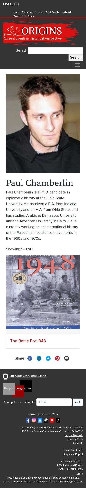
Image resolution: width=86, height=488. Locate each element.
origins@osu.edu (74, 435)
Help (16, 12)
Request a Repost (73, 454)
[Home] (41, 32)
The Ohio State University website (11, 4)
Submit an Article (73, 450)
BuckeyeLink (28, 12)
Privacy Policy (75, 439)
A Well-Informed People (70, 465)
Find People (52, 12)
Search (21, 50)
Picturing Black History (70, 469)
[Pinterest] (57, 358)
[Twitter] (48, 358)
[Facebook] (29, 358)
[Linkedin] (39, 358)
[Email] (66, 358)
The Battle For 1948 (28, 341)
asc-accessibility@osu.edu (67, 481)
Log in (79, 473)
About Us (78, 443)
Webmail (66, 12)
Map (40, 12)
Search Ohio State (24, 16)
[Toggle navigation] (77, 65)
